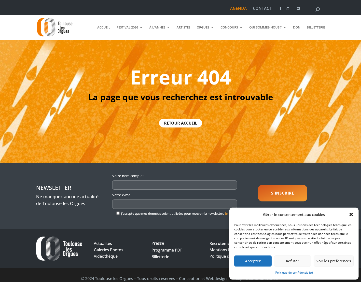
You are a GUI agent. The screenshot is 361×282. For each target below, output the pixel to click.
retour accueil (180, 123)
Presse (158, 243)
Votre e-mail (122, 195)
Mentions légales (225, 250)
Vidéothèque (106, 256)
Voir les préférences (333, 260)
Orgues (203, 27)
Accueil (103, 27)
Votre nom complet (128, 175)
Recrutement (221, 243)
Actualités (103, 243)
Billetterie (316, 27)
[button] (351, 214)
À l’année (157, 27)
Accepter (253, 260)
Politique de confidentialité (294, 272)
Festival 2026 (127, 27)
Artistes (183, 27)
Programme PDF (167, 250)
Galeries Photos (108, 250)
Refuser (292, 260)
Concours (229, 27)
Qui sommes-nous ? (265, 27)
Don (296, 27)
